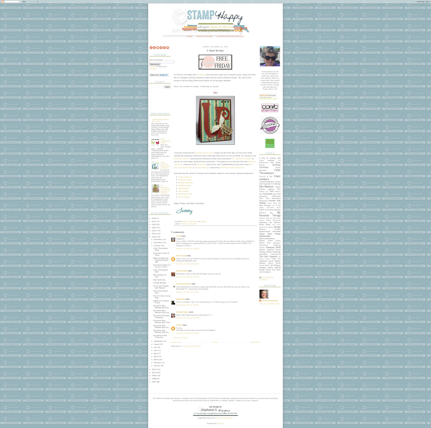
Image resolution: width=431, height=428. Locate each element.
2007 (154, 382)
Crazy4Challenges (266, 182)
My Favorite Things (270, 214)
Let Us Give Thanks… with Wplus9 (161, 287)
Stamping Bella (273, 247)
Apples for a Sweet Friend (161, 302)
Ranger (277, 227)
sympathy (263, 254)
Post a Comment (180, 338)
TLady (178, 236)
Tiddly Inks (276, 259)
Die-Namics (266, 186)
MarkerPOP (270, 208)
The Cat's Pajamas (268, 256)
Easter (278, 187)
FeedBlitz (153, 69)
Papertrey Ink (265, 222)
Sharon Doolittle (185, 194)
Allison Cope (181, 256)
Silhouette (193, 224)
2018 (154, 218)
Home (190, 36)
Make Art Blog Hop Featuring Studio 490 (161, 260)
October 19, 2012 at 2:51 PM (187, 292)
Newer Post (176, 342)
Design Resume (205, 36)
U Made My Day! (159, 283)
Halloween (276, 196)
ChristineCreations (183, 284)
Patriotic (277, 222)
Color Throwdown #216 (160, 249)
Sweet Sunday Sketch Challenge (270, 251)
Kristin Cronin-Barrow (224, 418)
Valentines (263, 261)
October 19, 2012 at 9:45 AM (187, 264)
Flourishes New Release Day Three (161, 321)
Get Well (277, 194)
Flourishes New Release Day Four (161, 312)
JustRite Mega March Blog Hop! (160, 120)
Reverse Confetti (270, 229)
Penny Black (264, 225)
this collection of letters (241, 159)
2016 (154, 224)
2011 (154, 369)
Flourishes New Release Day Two (161, 326)
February (158, 363)
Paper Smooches (273, 220)
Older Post (255, 342)
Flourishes (201, 75)
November (158, 242)
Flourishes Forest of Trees (161, 254)
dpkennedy (180, 299)
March (156, 360)
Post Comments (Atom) (191, 346)
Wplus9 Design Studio (270, 269)
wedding (270, 263)
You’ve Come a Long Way (161, 297)
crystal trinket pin (202, 167)
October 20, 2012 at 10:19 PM (188, 318)
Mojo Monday (275, 210)
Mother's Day (266, 213)
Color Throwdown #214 (160, 292)
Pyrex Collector (268, 227)
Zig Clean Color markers (270, 271)
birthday (277, 165)
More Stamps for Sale (160, 276)
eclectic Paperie (266, 189)
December (158, 239)
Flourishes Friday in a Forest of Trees (161, 266)
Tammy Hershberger (270, 301)
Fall (271, 191)
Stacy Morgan (184, 197)
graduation (263, 196)
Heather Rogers (182, 312)
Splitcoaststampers (267, 238)
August (157, 344)
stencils (262, 250)
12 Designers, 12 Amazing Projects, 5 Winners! (165, 189)
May (156, 353)
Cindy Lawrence (185, 177)
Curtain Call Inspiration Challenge (270, 183)
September (158, 341)
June (156, 350)
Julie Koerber (183, 188)
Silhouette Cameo (181, 159)
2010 (154, 373)
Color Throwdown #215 (160, 271)
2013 (154, 234)
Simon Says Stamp (270, 234)
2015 (154, 228)
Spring (262, 241)
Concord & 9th (265, 176)
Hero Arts (264, 198)
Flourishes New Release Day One (161, 331)
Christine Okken (185, 180)
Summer (270, 250)
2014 (154, 231)
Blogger (220, 423)
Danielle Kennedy (185, 183)
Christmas (263, 167)
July (155, 347)
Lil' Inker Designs (270, 204)
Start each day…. (160, 280)
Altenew (271, 160)
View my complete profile (269, 304)
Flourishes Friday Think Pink (160, 336)
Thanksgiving (276, 254)
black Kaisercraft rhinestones (231, 167)
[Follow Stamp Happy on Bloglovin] (159, 76)
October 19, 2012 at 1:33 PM (187, 277)
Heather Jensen (184, 185)
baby (272, 162)
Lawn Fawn (272, 203)
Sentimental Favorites (204, 153)
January (157, 366)
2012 (154, 237)
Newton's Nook (264, 218)
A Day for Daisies (267, 158)
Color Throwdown (270, 171)
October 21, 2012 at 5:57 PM (187, 333)
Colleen (179, 325)
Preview (152, 67)
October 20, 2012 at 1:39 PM (187, 305)
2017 (154, 221)
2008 (154, 379)
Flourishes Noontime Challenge (161, 316)
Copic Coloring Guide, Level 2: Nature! (165, 165)
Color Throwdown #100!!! (165, 141)
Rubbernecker (264, 231)
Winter (270, 268)
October (157, 246)
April (156, 356)
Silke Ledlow (183, 191)
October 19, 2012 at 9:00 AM (187, 249)
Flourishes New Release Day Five (161, 307)
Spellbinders (265, 236)
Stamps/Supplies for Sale (230, 36)
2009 (154, 376)
